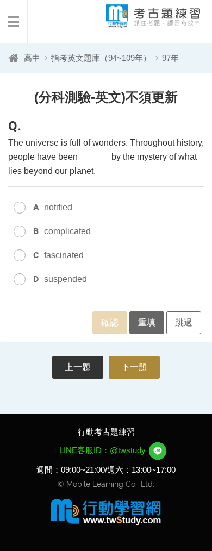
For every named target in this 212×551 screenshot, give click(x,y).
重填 (146, 322)
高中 (32, 57)
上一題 (78, 367)
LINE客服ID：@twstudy (103, 450)
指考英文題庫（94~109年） (101, 57)
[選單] (14, 21)
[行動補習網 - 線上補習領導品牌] (106, 511)
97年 (170, 57)
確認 (110, 322)
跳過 (183, 322)
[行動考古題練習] (144, 16)
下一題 (134, 367)
